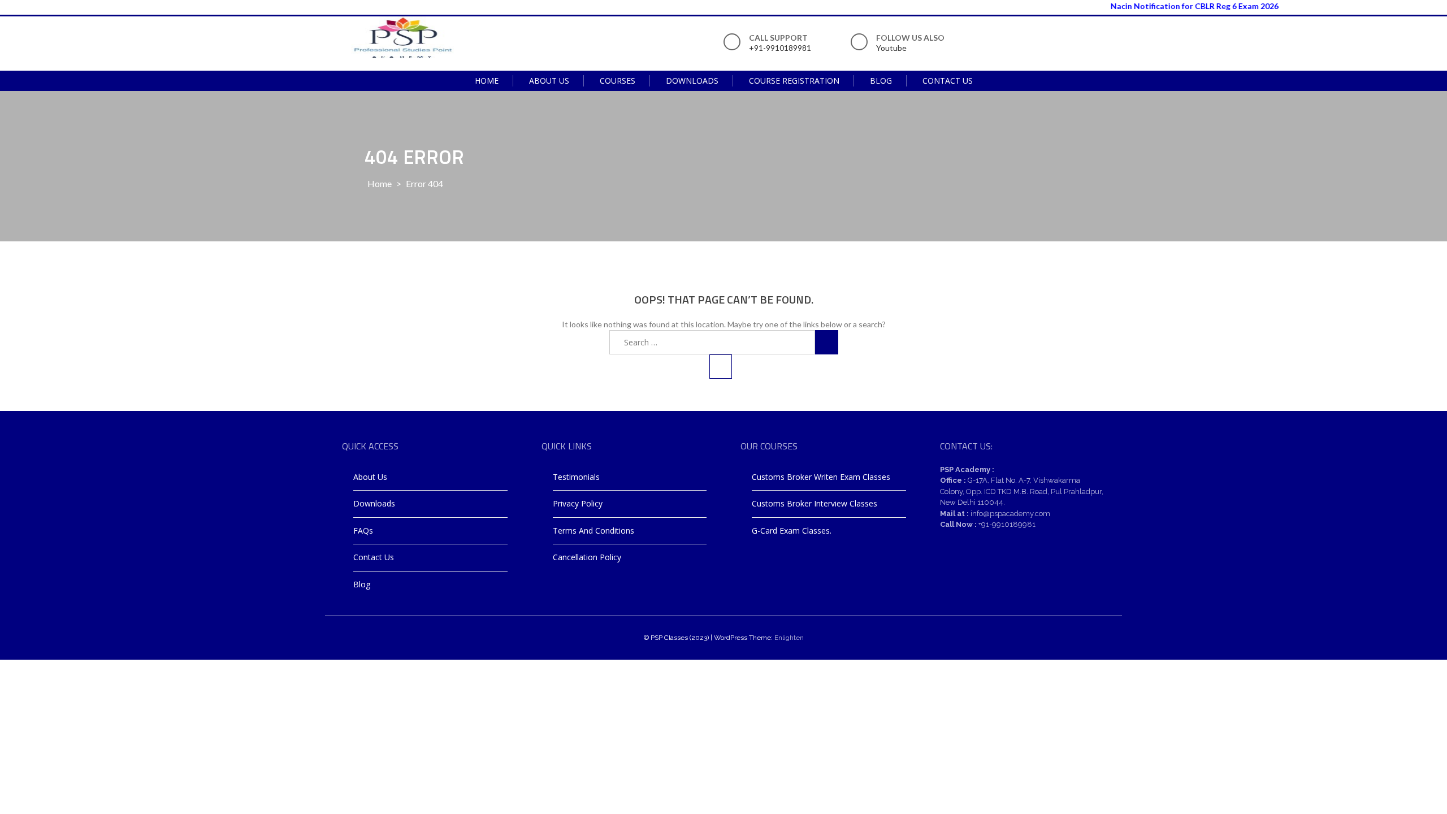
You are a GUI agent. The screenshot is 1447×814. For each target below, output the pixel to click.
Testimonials (576, 476)
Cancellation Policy (587, 557)
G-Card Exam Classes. (791, 530)
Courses (617, 80)
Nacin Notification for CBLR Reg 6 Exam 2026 (1179, 6)
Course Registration (794, 80)
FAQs (363, 530)
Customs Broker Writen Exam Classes (821, 476)
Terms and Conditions (593, 530)
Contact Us (947, 80)
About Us (549, 80)
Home (487, 80)
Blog (881, 80)
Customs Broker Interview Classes (814, 503)
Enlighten (789, 638)
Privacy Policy (578, 503)
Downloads (692, 80)
